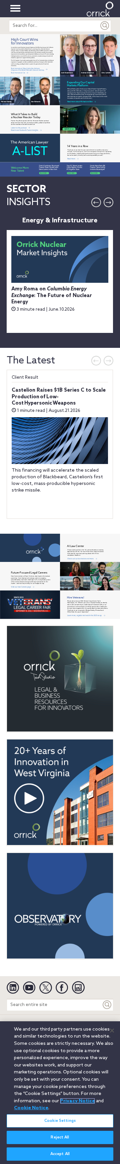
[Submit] (105, 26)
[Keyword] (107, 1005)
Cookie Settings (60, 1121)
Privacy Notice (77, 1101)
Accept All (60, 1154)
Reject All (60, 1137)
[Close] (112, 1030)
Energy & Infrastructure (59, 221)
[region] (60, 1092)
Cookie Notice (31, 1108)
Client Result (25, 377)
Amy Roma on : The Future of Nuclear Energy (51, 295)
